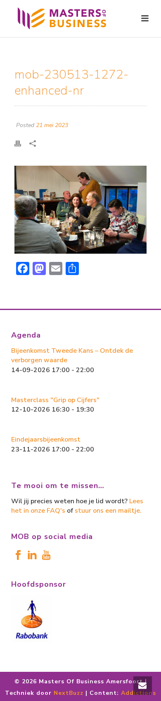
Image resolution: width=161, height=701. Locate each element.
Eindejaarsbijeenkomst (45, 439)
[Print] (21, 143)
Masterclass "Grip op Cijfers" (55, 400)
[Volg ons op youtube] (46, 555)
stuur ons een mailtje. (108, 510)
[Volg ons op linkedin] (32, 555)
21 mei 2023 (52, 125)
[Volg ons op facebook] (18, 555)
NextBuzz (68, 693)
